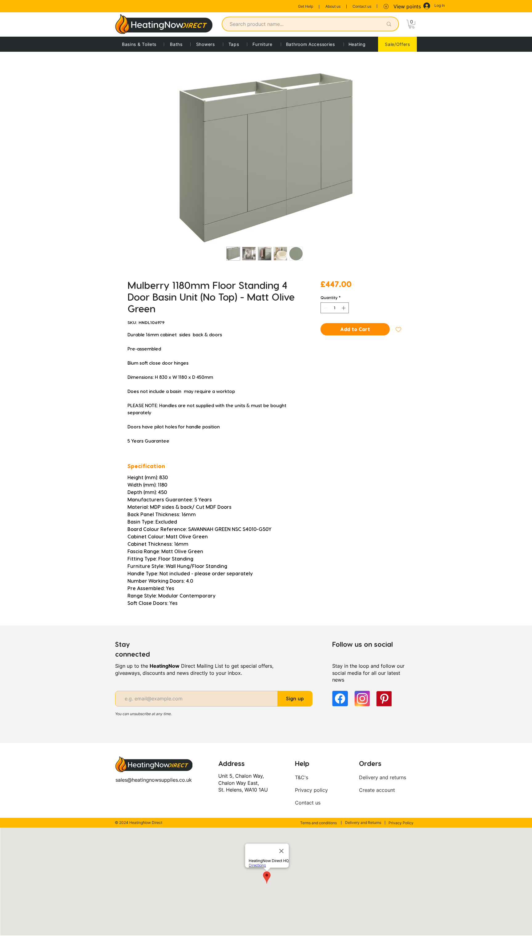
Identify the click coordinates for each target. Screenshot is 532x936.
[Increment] (344, 308)
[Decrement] (325, 308)
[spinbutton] (334, 308)
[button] (411, 24)
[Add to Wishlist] (398, 329)
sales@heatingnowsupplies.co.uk (153, 780)
